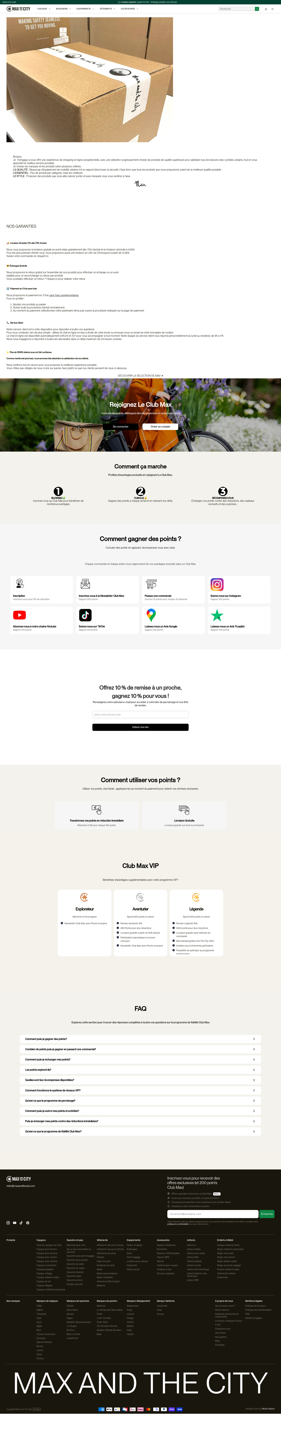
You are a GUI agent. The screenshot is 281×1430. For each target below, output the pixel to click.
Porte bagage (133, 1257)
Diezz (39, 1354)
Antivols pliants (194, 1261)
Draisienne (222, 1277)
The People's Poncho (107, 1326)
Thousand (41, 1314)
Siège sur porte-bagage (229, 1265)
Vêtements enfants (226, 1273)
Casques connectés (46, 1265)
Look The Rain (104, 1318)
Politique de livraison (255, 1306)
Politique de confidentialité (258, 1310)
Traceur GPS (163, 1257)
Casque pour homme (47, 1253)
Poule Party (102, 1322)
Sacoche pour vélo (76, 1245)
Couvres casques (165, 1273)
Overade (41, 1338)
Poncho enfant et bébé (228, 1269)
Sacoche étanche (75, 1272)
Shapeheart (132, 1306)
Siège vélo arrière (226, 1257)
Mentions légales (253, 1318)
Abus (39, 1322)
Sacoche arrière (75, 1280)
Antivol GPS (193, 1280)
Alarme (160, 1261)
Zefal (129, 1330)
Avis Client (220, 1333)
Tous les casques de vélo (49, 1245)
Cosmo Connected (46, 1334)
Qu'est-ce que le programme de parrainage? (50, 1100)
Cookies (36, 1409)
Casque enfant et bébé (48, 1277)
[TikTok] (21, 1223)
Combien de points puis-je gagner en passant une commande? (60, 1049)
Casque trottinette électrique (51, 1289)
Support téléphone (166, 1245)
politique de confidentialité (177, 1224)
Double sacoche (75, 1284)
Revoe (40, 1346)
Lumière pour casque (137, 1261)
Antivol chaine (194, 1249)
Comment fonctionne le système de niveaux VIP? (52, 1090)
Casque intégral (44, 1285)
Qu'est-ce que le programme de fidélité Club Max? (53, 1131)
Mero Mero (72, 1310)
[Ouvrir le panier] (272, 9)
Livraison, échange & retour (228, 1320)
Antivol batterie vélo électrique (197, 1275)
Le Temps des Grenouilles (110, 1310)
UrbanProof (72, 1338)
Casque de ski (44, 1281)
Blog (217, 1341)
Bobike (130, 1326)
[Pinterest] (27, 1223)
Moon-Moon (268, 1408)
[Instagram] (8, 1223)
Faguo (70, 1318)
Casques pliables (45, 1269)
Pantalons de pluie (106, 1265)
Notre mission (222, 1310)
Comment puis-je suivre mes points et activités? (52, 1110)
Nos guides (221, 1337)
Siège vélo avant (225, 1253)
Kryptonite (162, 1306)
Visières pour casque (167, 1265)
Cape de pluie (104, 1261)
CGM (39, 1306)
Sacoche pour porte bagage (81, 1256)
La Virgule (72, 1326)
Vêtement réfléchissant (108, 1281)
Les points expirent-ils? (38, 1069)
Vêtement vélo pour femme (110, 1245)
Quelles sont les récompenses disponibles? (49, 1080)
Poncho (100, 1257)
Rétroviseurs (133, 1269)
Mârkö (40, 1310)
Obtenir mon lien (140, 727)
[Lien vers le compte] (266, 9)
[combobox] (236, 9)
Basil (99, 1334)
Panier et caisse (135, 1245)
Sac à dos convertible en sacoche (79, 1250)
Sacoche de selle (75, 1264)
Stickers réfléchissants (168, 1253)
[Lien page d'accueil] (18, 9)
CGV (247, 1314)
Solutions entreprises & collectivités (226, 1315)
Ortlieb (70, 1306)
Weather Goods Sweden (79, 1322)
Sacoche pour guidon (77, 1260)
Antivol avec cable (196, 1253)
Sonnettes (162, 1249)
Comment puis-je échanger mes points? (47, 1059)
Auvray (160, 1314)
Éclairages (132, 1249)
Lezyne (130, 1314)
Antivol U (191, 1245)
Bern (39, 1330)
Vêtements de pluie (106, 1253)
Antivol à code (194, 1265)
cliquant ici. (43, 256)
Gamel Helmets (44, 1342)
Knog (129, 1310)
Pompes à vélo (164, 1269)
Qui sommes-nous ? (225, 1306)
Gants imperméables (107, 1273)
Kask (39, 1318)
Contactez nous (222, 1328)
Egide (39, 1326)
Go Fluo (70, 1330)
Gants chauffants (105, 1277)
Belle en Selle (73, 1334)
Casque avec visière (47, 1257)
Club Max (220, 1345)
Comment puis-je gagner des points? (46, 1039)
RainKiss (101, 1306)
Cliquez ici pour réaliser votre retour (66, 278)
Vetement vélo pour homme (110, 1249)
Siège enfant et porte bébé (230, 1249)
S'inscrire (267, 1214)
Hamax (130, 1334)
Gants (100, 1269)
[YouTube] (14, 1223)
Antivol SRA (193, 1257)
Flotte (100, 1314)
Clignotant (132, 1265)
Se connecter (120, 426)
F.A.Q (218, 1324)
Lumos (40, 1350)
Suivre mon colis (9, 2)
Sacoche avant (74, 1276)
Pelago (130, 1318)
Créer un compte (160, 426)
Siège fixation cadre (227, 1261)
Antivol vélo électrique (198, 1269)
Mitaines (101, 1285)
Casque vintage (44, 1273)
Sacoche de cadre (76, 1268)
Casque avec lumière (47, 1261)
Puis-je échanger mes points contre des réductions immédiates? (61, 1121)
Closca (40, 1358)
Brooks (70, 1314)
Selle (129, 1253)
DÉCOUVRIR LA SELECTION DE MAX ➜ (140, 375)
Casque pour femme (47, 1249)
